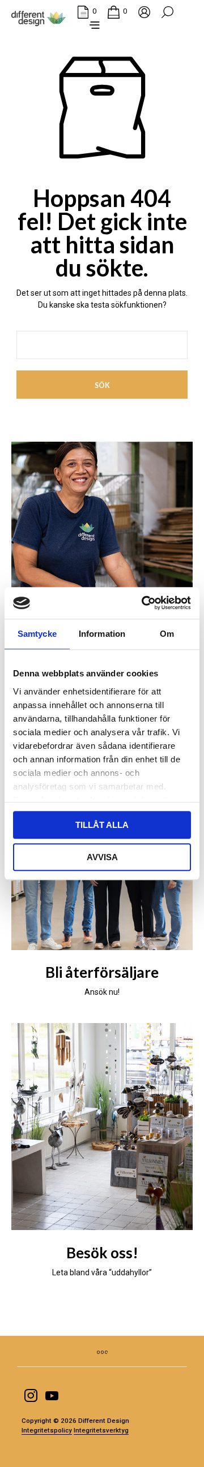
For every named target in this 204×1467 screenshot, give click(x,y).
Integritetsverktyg (101, 1430)
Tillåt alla (102, 825)
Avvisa (102, 857)
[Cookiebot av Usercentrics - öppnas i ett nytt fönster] (144, 603)
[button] (86, 11)
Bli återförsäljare (102, 972)
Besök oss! (102, 1253)
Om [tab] (167, 633)
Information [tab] (102, 633)
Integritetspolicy (47, 1430)
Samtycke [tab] (37, 633)
